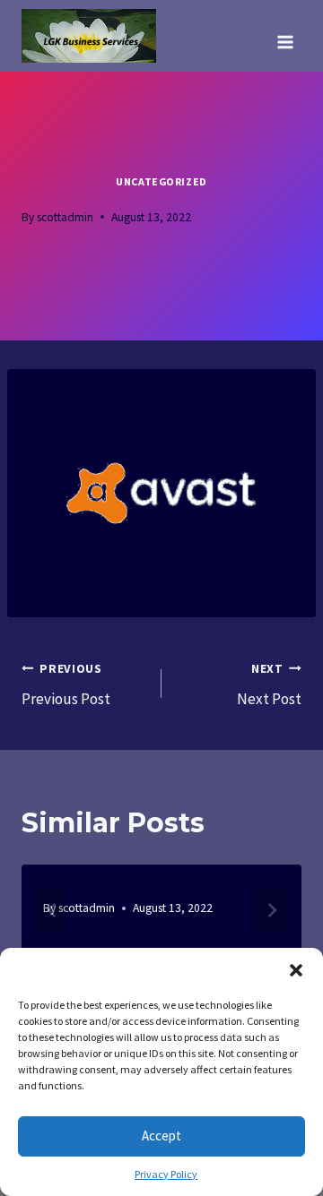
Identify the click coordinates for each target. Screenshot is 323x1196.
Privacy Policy (166, 1174)
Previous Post (66, 685)
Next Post (269, 685)
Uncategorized (161, 181)
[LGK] (89, 36)
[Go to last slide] (52, 910)
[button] (296, 970)
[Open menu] (284, 36)
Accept (161, 1135)
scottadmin (65, 217)
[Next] (271, 910)
